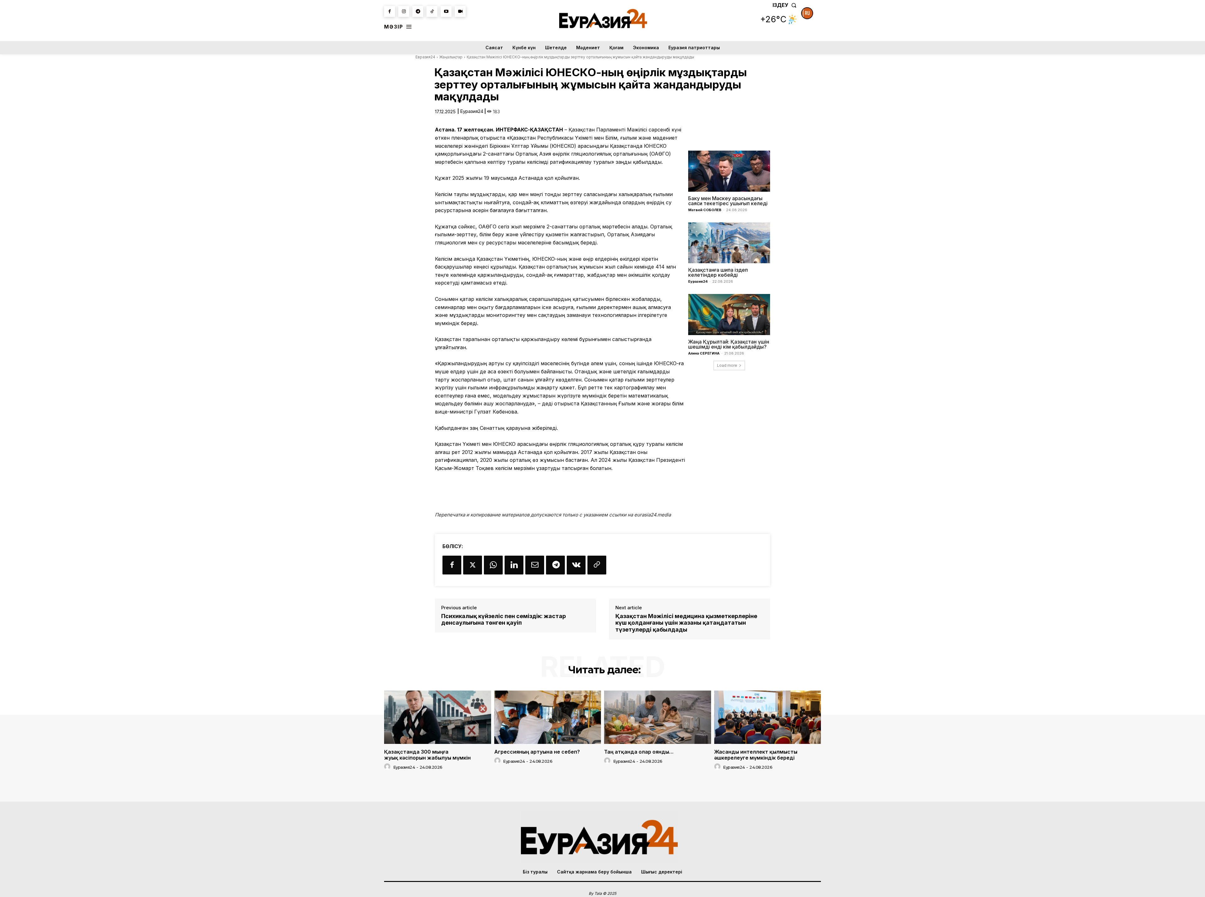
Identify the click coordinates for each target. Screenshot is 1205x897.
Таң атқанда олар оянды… (638, 752)
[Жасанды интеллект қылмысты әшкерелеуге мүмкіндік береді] (767, 717)
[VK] (576, 565)
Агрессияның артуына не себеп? (537, 752)
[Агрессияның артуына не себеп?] (547, 717)
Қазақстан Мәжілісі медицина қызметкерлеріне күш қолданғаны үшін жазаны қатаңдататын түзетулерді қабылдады (686, 623)
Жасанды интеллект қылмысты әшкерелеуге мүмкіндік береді (755, 755)
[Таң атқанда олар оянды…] (657, 717)
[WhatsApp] (493, 565)
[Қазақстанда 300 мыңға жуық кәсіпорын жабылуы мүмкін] (437, 717)
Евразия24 (425, 57)
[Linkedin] (514, 565)
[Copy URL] (596, 565)
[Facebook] (389, 11)
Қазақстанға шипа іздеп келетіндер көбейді (718, 272)
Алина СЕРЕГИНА (704, 353)
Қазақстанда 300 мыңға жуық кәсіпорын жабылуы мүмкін (427, 755)
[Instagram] (403, 11)
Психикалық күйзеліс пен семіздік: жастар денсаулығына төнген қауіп (503, 619)
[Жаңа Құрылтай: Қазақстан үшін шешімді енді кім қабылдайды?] (729, 314)
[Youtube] (446, 11)
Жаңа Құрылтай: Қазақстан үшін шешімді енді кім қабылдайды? (728, 344)
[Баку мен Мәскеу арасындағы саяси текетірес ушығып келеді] (729, 171)
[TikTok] (431, 11)
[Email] (534, 565)
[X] (472, 565)
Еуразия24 (471, 111)
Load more (727, 365)
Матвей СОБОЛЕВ (704, 210)
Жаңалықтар (451, 57)
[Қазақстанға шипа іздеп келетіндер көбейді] (729, 242)
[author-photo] (388, 766)
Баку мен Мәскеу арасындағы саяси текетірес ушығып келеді (728, 200)
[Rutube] (460, 11)
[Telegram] (417, 11)
